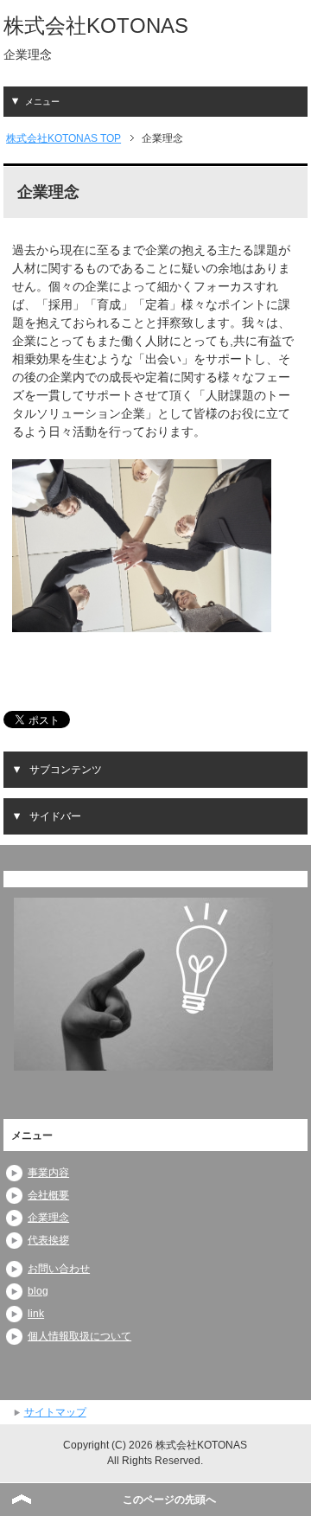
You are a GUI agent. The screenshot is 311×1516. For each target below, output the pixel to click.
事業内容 (48, 1173)
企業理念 (48, 1218)
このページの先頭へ (169, 1500)
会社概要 (48, 1195)
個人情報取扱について (79, 1336)
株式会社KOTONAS (95, 25)
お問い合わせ (59, 1269)
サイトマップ (55, 1412)
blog (38, 1291)
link (36, 1314)
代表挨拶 (48, 1240)
